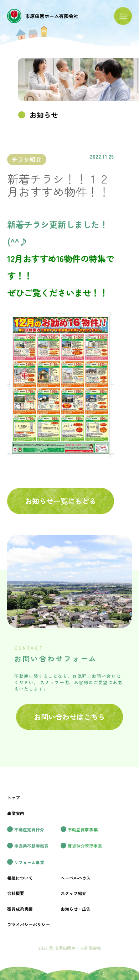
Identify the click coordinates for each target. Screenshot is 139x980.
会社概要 (15, 893)
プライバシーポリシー (28, 924)
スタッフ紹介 (73, 893)
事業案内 (15, 813)
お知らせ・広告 (76, 909)
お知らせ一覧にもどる (60, 501)
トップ (13, 797)
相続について (20, 878)
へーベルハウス (76, 878)
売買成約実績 (20, 909)
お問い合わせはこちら (69, 717)
